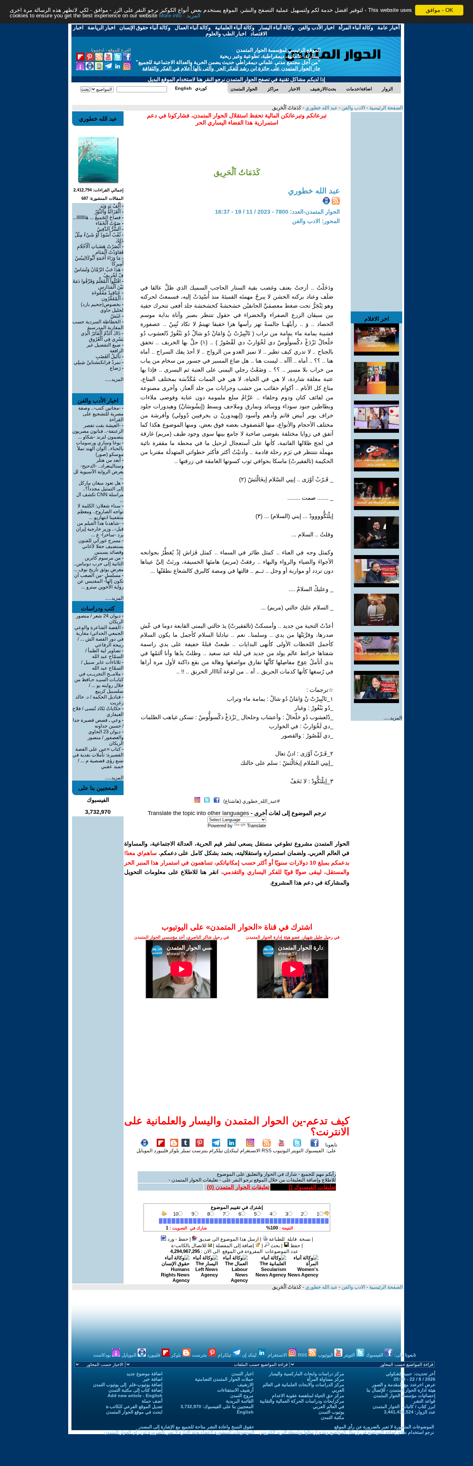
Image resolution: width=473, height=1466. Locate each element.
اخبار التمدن (242, 1373)
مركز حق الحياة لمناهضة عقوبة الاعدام (308, 1395)
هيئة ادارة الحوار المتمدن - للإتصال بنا (400, 1390)
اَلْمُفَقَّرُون (111, 298)
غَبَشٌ (115, 316)
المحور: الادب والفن (316, 221)
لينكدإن (231, 1150)
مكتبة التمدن (332, 1417)
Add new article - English (134, 1395)
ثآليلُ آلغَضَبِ (108, 356)
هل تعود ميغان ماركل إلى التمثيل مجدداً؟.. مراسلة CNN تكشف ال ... (100, 491)
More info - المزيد (179, 16)
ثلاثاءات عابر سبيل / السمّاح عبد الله (102, 665)
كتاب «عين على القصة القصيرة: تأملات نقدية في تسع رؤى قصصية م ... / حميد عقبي (98, 757)
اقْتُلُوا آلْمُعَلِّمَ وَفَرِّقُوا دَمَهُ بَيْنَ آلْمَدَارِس (98, 284)
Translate (256, 825)
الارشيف (245, 1384)
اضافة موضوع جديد (144, 1373)
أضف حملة (152, 1401)
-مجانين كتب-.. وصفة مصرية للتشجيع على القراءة (101, 413)
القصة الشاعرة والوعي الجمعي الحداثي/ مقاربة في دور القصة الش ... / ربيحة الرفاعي (99, 636)
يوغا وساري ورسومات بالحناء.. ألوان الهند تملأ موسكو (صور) (100, 448)
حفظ (294, 1245)
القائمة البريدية (240, 1401)
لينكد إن (250, 1355)
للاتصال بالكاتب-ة (189, 1245)
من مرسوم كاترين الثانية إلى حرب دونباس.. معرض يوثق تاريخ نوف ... (98, 563)
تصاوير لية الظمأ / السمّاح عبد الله (104, 653)
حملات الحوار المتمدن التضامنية (224, 1379)
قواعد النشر (424, 1401)
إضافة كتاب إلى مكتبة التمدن (135, 1390)
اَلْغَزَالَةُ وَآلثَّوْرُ (108, 211)
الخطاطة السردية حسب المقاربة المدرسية (98, 324)
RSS (267, 1150)
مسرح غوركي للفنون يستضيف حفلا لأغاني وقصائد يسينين (101, 546)
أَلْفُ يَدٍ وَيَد (110, 206)
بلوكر (174, 1150)
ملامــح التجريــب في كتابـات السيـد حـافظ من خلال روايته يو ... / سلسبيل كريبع (99, 682)
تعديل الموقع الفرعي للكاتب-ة (134, 1406)
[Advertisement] (376, 208)
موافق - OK (439, 10)
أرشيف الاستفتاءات (235, 1390)
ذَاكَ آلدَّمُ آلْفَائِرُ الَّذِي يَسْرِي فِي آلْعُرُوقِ (102, 336)
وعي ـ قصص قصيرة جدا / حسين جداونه (98, 722)
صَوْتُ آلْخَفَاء (108, 223)
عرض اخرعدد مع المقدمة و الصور (403, 1384)
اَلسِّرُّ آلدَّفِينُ (109, 229)
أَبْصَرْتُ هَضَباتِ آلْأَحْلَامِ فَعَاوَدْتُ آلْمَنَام (100, 249)
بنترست (200, 1150)
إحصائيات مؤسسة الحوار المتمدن (404, 1395)
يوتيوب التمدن (331, 1412)
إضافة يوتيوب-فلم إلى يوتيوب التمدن (127, 1384)
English (245, 1412)
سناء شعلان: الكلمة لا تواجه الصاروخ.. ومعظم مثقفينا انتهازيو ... (100, 511)
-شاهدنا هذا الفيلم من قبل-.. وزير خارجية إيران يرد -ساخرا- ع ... (100, 528)
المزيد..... (393, 717)
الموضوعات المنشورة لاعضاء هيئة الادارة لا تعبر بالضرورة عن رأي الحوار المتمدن (179, 1432)
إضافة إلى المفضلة (235, 1245)
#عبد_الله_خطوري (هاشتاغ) (251, 801)
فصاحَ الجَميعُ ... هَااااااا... (97, 217)
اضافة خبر (152, 1379)
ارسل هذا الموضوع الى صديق (228, 1239)
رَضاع (115, 368)
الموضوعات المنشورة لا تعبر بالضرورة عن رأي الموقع (384, 1426)
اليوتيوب (281, 1150)
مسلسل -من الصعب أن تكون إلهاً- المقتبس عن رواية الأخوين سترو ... (99, 580)
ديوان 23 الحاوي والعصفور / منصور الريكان (106, 737)
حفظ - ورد (177, 1239)
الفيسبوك (314, 1150)
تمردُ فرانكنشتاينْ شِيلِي (97, 362)
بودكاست (102, 1355)
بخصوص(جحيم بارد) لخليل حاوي (102, 307)
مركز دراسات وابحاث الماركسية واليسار (306, 1373)
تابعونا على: (331, 1147)
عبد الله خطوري (321, 107)
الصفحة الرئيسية (385, 107)
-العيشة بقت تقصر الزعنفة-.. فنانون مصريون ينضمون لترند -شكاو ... (98, 431)
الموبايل (144, 1150)
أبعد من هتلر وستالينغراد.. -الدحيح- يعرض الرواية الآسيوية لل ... (98, 468)
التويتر (297, 1150)
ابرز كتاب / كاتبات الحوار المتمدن (404, 1406)
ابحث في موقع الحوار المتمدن (134, 1412)
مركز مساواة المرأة (325, 1379)
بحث (274, 1245)
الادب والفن (352, 107)
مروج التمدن (242, 1395)
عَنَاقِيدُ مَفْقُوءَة (106, 292)
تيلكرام (216, 1150)
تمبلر (185, 1150)
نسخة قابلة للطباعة (289, 1239)
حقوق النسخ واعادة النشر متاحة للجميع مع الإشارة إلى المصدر (196, 1426)
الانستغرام (250, 1150)
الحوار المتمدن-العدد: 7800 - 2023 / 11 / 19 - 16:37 (277, 212)
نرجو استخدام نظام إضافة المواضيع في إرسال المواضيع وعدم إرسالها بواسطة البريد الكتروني (346, 1432)
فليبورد (161, 1150)
